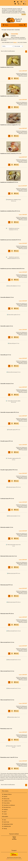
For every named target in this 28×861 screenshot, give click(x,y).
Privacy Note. (23, 12)
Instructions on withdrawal (9, 805)
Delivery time (6, 798)
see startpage (24, 104)
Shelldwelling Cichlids (8, 824)
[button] (25, 2)
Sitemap (5, 828)
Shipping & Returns (7, 794)
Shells (4, 819)
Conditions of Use (7, 800)
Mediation (5, 809)
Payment (5, 796)
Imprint (4, 811)
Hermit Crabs (6, 822)
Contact (5, 813)
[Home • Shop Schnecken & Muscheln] (14, 20)
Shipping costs (24, 73)
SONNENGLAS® (7, 826)
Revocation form (7, 807)
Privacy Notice (6, 803)
